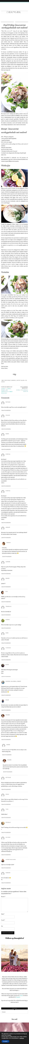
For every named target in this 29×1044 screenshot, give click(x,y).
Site (2, 926)
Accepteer (5, 1041)
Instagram (18, 997)
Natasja (8, 402)
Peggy (7, 794)
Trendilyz (8, 606)
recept (18, 380)
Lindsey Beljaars (11, 859)
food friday (7, 380)
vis (26, 380)
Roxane (8, 415)
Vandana (8, 647)
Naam (3, 914)
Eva (7, 591)
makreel (13, 380)
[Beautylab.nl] (14, 9)
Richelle (8, 822)
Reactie (3, 896)
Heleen (8, 714)
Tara (7, 809)
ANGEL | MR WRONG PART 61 (22, 389)
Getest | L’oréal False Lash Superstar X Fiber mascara (7, 390)
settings (22, 1038)
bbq (3, 380)
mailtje (21, 995)
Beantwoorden (6, 410)
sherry (8, 619)
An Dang (8, 837)
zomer (3, 381)
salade (23, 380)
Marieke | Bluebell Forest (13, 681)
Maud (7, 699)
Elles (7, 664)
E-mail (3, 920)
